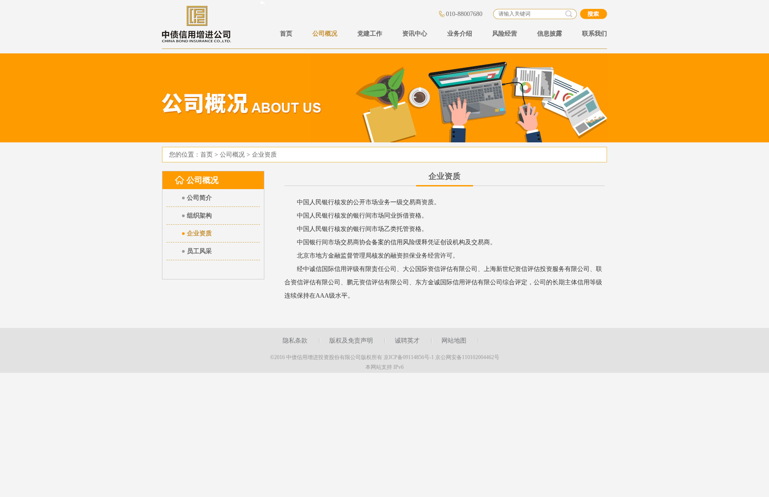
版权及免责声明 (351, 340)
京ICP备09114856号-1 (409, 357)
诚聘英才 (407, 340)
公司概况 (324, 33)
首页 (286, 33)
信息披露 (549, 33)
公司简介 (199, 197)
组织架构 (199, 215)
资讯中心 (414, 33)
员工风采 (199, 251)
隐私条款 (295, 340)
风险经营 (504, 33)
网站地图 (453, 340)
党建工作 (369, 33)
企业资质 (264, 154)
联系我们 (594, 33)
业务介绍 (459, 33)
